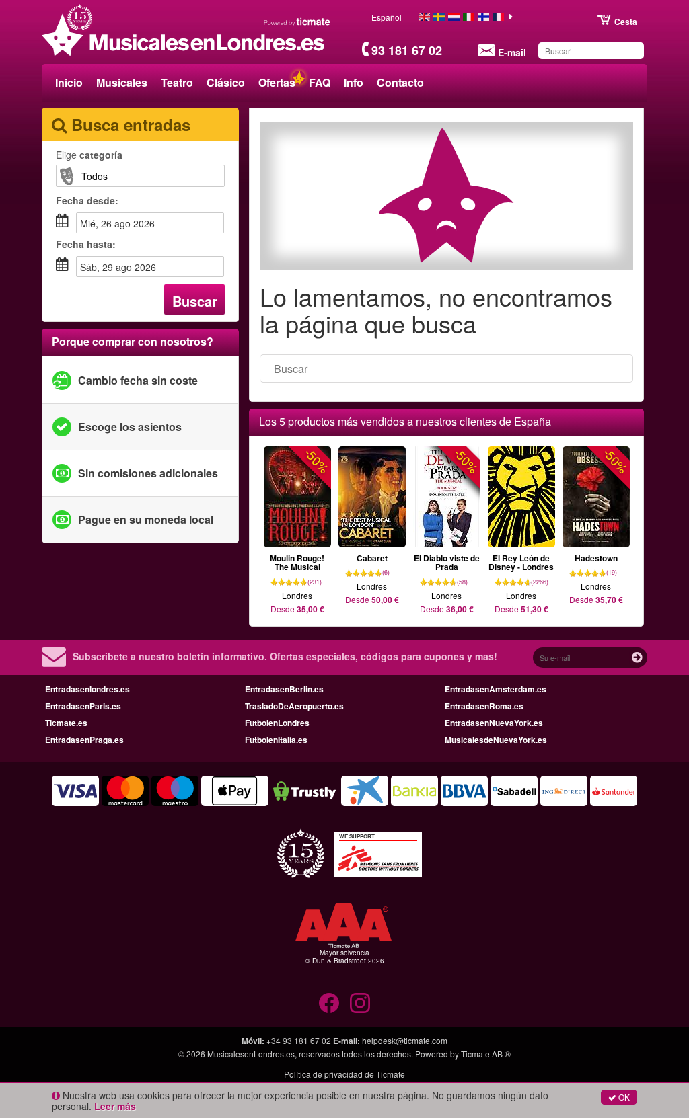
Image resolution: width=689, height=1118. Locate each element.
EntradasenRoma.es (484, 706)
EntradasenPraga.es (84, 739)
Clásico (226, 82)
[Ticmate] (297, 21)
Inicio (69, 82)
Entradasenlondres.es (87, 689)
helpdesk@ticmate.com (404, 1040)
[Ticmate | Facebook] (329, 1003)
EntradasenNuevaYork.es (494, 723)
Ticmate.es (66, 723)
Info (353, 82)
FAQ (319, 82)
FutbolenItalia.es (276, 739)
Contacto (400, 82)
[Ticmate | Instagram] (360, 1003)
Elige (89, 154)
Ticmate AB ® (486, 1054)
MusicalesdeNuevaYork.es (496, 739)
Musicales (121, 82)
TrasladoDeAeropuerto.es (294, 706)
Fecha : (87, 200)
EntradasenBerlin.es (284, 689)
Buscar (194, 301)
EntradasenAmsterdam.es (495, 689)
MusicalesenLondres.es (251, 1054)
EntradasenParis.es (83, 706)
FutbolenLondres (277, 723)
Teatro (177, 82)
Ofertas (276, 82)
